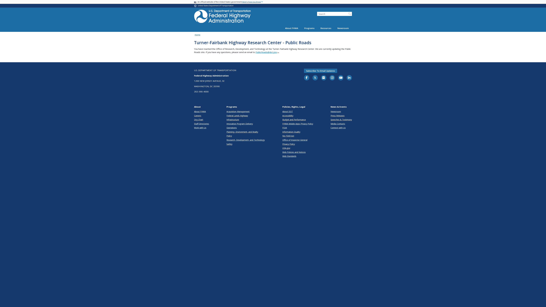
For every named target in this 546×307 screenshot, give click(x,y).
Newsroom (343, 28)
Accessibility (287, 115)
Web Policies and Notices (294, 152)
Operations (232, 127)
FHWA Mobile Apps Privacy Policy (297, 123)
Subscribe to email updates (320, 70)
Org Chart (198, 119)
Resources (325, 28)
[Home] (222, 17)
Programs (309, 28)
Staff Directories (201, 123)
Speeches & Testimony (341, 119)
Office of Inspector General (294, 140)
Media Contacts (338, 123)
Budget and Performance (294, 119)
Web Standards (289, 156)
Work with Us (200, 127)
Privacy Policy (288, 144)
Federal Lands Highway (237, 115)
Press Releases (338, 115)
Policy (229, 135)
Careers (197, 115)
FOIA (284, 127)
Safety (229, 144)
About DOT (287, 111)
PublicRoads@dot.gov (266, 52)
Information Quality (291, 131)
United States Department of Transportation (215, 5)
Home (197, 34)
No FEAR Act (288, 135)
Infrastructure (233, 119)
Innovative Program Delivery (240, 123)
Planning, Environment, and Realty (242, 131)
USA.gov (286, 148)
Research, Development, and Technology (246, 140)
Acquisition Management (238, 111)
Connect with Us (338, 127)
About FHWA (291, 28)
